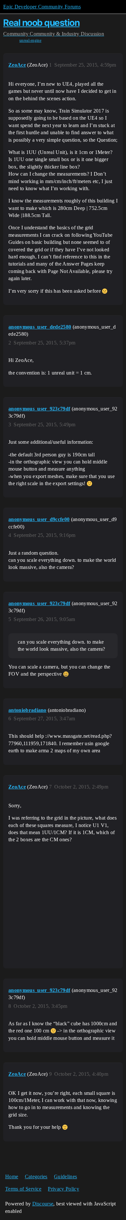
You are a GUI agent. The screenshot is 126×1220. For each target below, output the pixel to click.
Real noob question (41, 22)
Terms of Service (23, 1189)
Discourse (43, 1203)
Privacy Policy (63, 1189)
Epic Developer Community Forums (42, 6)
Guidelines (65, 1176)
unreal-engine (30, 40)
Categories (36, 1176)
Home (11, 1176)
